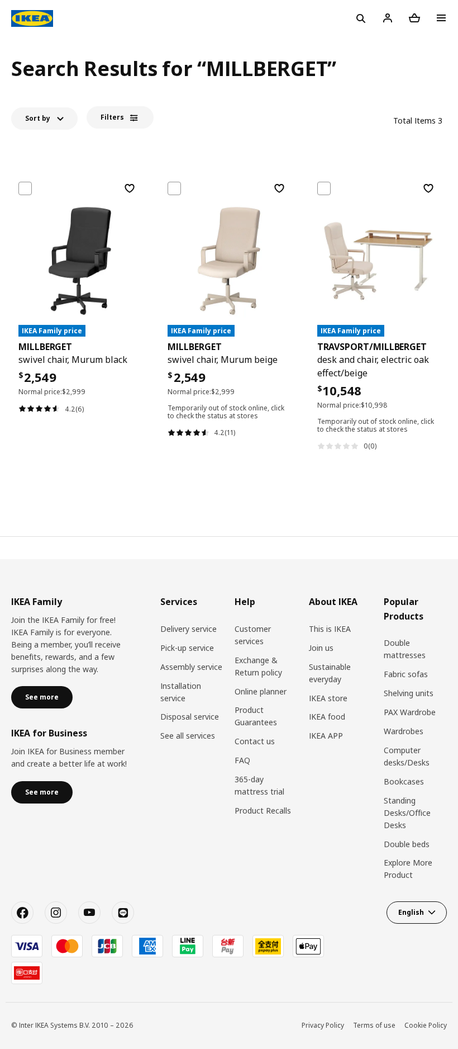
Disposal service (189, 716)
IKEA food (327, 716)
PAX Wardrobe (410, 712)
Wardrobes (403, 731)
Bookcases (404, 781)
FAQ (242, 760)
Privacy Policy (323, 1025)
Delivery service (188, 628)
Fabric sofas (406, 674)
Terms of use (374, 1025)
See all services (187, 735)
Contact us (255, 741)
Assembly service (191, 666)
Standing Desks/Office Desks (407, 812)
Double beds (407, 844)
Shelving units (408, 693)
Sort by (37, 118)
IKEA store (328, 698)
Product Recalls (263, 810)
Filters (112, 117)
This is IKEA (330, 628)
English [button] (411, 912)
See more (42, 697)
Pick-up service (187, 647)
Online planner (261, 691)
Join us (321, 647)
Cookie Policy (425, 1025)
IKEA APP (326, 735)
